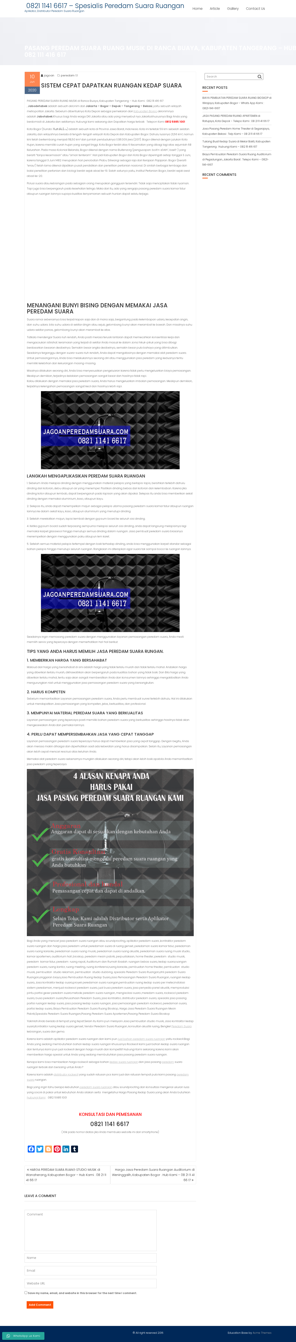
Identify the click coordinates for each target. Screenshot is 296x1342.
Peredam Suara (181, 1026)
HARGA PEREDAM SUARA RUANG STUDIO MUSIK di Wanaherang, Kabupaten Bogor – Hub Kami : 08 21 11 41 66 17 (66, 1174)
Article (215, 8)
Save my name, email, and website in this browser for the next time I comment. (82, 1293)
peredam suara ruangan (95, 1087)
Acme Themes (262, 1333)
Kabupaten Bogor (145, 111)
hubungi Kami (36, 1097)
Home (198, 8)
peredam (168, 1062)
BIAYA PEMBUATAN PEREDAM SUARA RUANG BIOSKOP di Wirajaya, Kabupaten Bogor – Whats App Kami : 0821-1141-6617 (237, 103)
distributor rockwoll (66, 1074)
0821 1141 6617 (110, 1124)
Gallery (233, 8)
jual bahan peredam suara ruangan (141, 1039)
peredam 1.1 (69, 75)
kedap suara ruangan (124, 1062)
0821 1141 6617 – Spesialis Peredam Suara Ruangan (104, 5)
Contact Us (255, 8)
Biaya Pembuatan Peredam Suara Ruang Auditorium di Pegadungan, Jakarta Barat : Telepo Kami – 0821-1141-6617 (236, 159)
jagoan (49, 75)
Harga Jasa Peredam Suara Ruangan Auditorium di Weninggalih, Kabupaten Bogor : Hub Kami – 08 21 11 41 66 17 (153, 1174)
